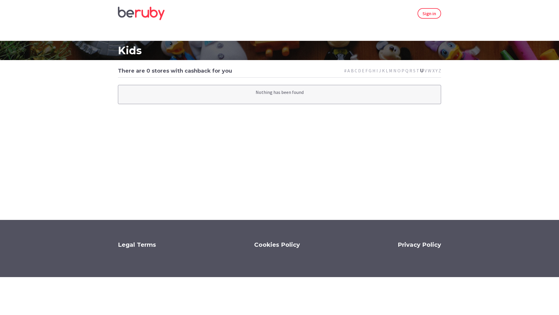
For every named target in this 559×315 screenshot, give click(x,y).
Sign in (429, 13)
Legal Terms (137, 244)
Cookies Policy (277, 244)
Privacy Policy (419, 244)
